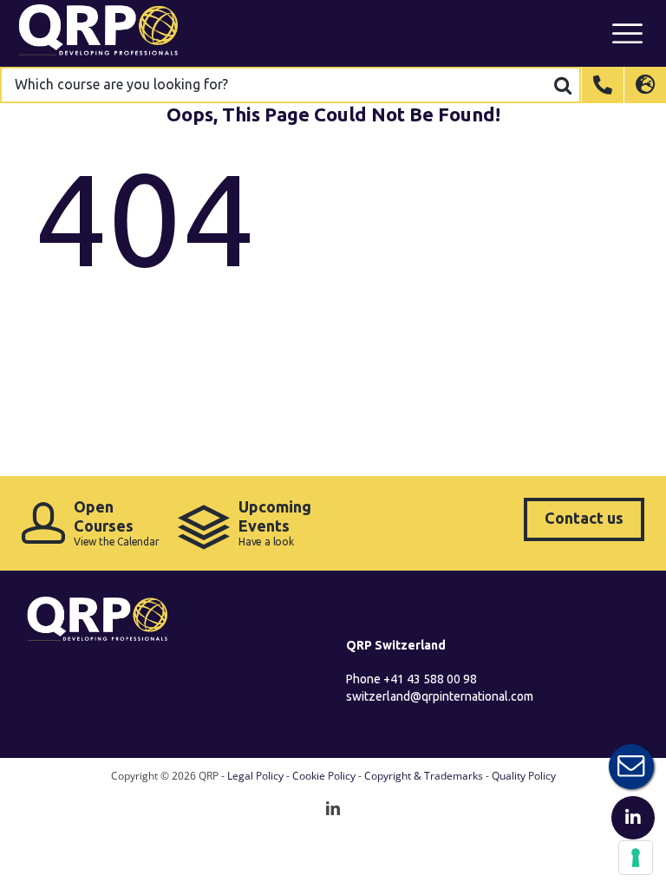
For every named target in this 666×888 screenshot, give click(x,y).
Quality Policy (524, 775)
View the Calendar (117, 522)
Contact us (584, 517)
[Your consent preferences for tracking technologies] (635, 857)
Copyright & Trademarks (423, 775)
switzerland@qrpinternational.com (439, 696)
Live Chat (631, 766)
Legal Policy (255, 775)
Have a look (274, 522)
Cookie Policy (324, 775)
